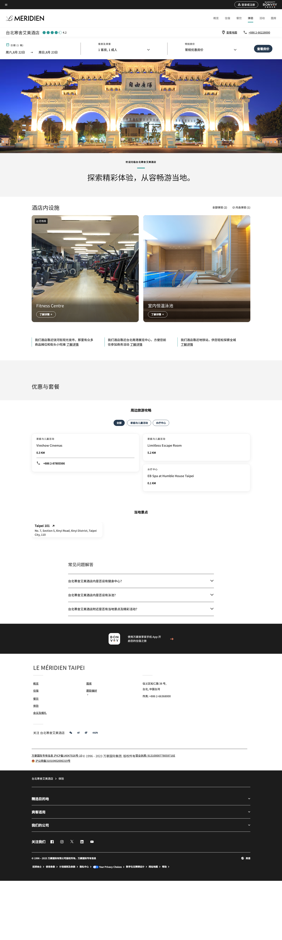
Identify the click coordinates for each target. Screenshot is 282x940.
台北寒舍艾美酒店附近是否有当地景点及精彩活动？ (103, 609)
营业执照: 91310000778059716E (155, 755)
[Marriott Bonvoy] (267, 4)
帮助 (164, 866)
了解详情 (45, 314)
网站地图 (153, 866)
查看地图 (231, 32)
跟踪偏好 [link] (91, 690)
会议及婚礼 (40, 713)
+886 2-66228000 (259, 32)
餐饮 (239, 18)
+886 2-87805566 (54, 463)
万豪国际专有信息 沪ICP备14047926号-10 (57, 755)
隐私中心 (84, 866)
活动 (262, 18)
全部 (119, 423)
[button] (246, 5)
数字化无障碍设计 (135, 866)
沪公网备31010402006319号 (52, 761)
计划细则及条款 (67, 866)
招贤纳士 (37, 866)
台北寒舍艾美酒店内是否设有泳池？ (92, 595)
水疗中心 (161, 423)
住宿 (227, 18)
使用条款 (50, 866)
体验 (250, 18)
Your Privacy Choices (110, 866)
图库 (273, 18)
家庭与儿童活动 (139, 423)
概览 (216, 18)
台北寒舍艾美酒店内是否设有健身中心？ (95, 581)
